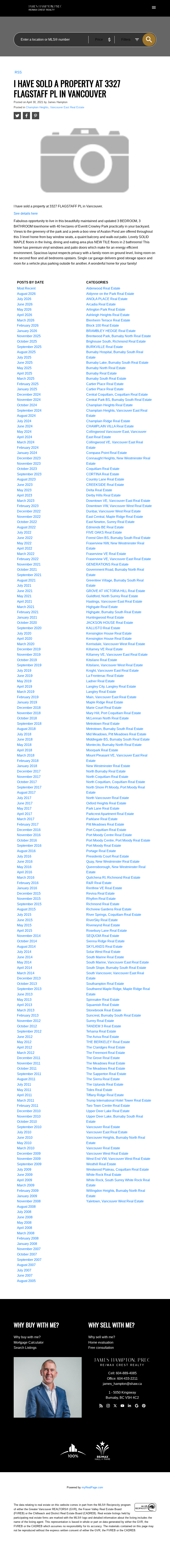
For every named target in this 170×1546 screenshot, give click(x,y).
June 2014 (25, 957)
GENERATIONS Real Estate (107, 564)
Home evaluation (100, 1342)
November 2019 (29, 654)
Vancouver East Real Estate (107, 1132)
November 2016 (29, 835)
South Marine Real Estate (105, 957)
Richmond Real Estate (102, 904)
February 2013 (28, 1015)
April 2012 (24, 1047)
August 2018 (26, 729)
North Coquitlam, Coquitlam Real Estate (115, 782)
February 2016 (28, 883)
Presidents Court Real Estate (107, 856)
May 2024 (24, 431)
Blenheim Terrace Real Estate (108, 320)
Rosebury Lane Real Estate (106, 930)
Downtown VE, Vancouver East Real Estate (118, 500)
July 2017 (24, 798)
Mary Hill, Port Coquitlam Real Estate (113, 713)
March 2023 (25, 500)
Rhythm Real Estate (101, 898)
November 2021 (29, 564)
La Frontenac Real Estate (105, 676)
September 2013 (29, 989)
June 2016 (25, 861)
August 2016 (26, 851)
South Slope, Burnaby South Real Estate (116, 967)
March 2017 (25, 819)
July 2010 (24, 1132)
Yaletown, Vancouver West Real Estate (115, 1201)
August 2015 (26, 909)
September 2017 (29, 787)
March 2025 (25, 378)
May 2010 (24, 1143)
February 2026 (28, 325)
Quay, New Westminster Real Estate (113, 861)
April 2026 (24, 315)
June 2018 (25, 739)
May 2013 (24, 999)
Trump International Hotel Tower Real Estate (118, 1100)
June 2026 (25, 304)
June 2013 (25, 994)
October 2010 (27, 1121)
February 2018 (28, 761)
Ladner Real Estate (100, 681)
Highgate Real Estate (102, 607)
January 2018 (27, 766)
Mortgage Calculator (29, 1342)
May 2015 (24, 925)
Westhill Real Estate (101, 1164)
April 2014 (24, 967)
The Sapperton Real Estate (106, 1074)
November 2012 (29, 1021)
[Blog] (101, 1406)
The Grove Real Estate (103, 1058)
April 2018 (24, 750)
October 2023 (27, 469)
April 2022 (24, 548)
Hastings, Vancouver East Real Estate (114, 601)
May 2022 (24, 543)
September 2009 (29, 1164)
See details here (26, 213)
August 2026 (26, 294)
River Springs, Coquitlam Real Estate (113, 914)
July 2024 (24, 421)
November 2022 (29, 516)
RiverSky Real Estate (102, 920)
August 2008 (26, 1206)
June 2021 (25, 591)
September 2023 (29, 474)
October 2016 (27, 840)
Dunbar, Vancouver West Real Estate (113, 511)
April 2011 (24, 1095)
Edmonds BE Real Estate (105, 527)
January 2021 (27, 617)
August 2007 (26, 1265)
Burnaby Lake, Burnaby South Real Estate (117, 362)
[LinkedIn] (129, 1406)
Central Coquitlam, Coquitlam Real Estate (117, 394)
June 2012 (25, 1037)
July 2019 (24, 670)
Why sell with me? (101, 1337)
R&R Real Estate (99, 883)
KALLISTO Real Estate (103, 628)
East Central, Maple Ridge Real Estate (114, 516)
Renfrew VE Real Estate (104, 888)
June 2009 (25, 1174)
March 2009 (25, 1185)
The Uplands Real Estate (104, 1084)
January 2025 (27, 389)
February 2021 (28, 612)
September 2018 (29, 723)
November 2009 (29, 1158)
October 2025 (27, 341)
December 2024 (29, 394)
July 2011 (24, 1084)
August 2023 (26, 479)
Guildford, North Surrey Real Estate (112, 596)
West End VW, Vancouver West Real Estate (118, 1158)
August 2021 (26, 580)
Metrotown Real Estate (103, 723)
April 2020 (24, 638)
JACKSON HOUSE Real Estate (109, 622)
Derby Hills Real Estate (103, 495)
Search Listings (25, 1347)
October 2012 (27, 1026)
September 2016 (29, 845)
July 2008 (24, 1212)
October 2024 (27, 405)
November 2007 (29, 1249)
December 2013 (29, 978)
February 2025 (28, 384)
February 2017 (28, 824)
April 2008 (24, 1228)
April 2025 (24, 373)
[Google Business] (137, 1406)
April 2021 (24, 601)
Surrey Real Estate (100, 1021)
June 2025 (25, 362)
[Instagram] (108, 1406)
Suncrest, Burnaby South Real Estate (113, 1015)
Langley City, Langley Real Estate (111, 686)
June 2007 (25, 1275)
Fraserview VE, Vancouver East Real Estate (118, 559)
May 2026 (24, 309)
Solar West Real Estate (103, 952)
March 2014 (25, 973)
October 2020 (27, 622)
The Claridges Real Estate (105, 1047)
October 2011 (27, 1068)
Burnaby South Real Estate (106, 378)
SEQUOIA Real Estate (102, 936)
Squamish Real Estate (102, 1005)
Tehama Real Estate (101, 1031)
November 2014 (29, 936)
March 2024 (25, 442)
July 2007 (24, 1270)
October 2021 (27, 569)
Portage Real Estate (101, 851)
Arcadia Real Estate (101, 304)
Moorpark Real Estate (102, 750)
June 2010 (25, 1137)
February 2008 (28, 1238)
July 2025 (24, 357)
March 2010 (25, 1148)
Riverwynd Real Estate (103, 925)
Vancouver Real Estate (103, 1127)
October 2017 (27, 782)
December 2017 (29, 771)
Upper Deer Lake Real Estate (108, 1111)
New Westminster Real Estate (108, 766)
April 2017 (24, 814)
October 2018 (27, 718)
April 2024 (24, 437)
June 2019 (25, 676)
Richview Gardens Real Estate (108, 909)
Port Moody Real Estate (103, 845)
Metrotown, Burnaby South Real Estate (114, 729)
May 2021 (24, 596)
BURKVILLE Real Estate (104, 347)
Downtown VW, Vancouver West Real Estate (119, 506)
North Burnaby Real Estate (106, 771)
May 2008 (24, 1222)
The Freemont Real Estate (105, 1053)
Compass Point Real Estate (106, 453)
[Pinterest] (144, 1406)
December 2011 (28, 1058)
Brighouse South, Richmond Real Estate (116, 341)
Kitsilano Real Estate (101, 660)
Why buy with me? (27, 1337)
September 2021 (29, 575)
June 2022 (25, 538)
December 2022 (29, 511)
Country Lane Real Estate (105, 479)
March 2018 (25, 755)
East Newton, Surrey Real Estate (110, 522)
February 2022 (28, 559)
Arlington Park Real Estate (105, 309)
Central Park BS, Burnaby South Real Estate (119, 399)
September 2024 (29, 410)
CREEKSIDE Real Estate (105, 485)
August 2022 (26, 527)
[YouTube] (122, 1406)
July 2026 (24, 299)
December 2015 (29, 893)
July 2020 (24, 633)
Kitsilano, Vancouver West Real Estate (114, 665)
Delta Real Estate (99, 490)
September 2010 (29, 1127)
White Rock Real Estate (103, 1174)
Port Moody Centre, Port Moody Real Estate (118, 840)
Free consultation (101, 1347)
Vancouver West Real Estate (107, 1153)
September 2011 (29, 1074)
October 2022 (27, 522)
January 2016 (27, 888)
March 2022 (25, 554)
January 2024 (27, 453)
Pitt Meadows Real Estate (105, 824)
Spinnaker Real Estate (102, 999)
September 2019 (29, 665)
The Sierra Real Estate (103, 1079)
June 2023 (25, 485)
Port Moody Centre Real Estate (109, 835)
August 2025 (26, 352)
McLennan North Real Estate (107, 718)
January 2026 (27, 331)
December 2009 (29, 1153)
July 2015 (24, 914)
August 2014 (26, 946)
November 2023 (29, 463)
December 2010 (29, 1111)
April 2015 (24, 930)
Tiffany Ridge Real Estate (105, 1095)
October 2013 (27, 983)
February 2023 (28, 506)
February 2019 (28, 697)
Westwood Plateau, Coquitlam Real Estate (117, 1169)
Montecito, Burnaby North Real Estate (114, 745)
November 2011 (28, 1063)
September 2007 (29, 1259)
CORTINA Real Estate (102, 474)
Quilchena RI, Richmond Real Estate (113, 877)
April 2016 (24, 872)
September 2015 (29, 904)
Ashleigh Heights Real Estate (108, 315)
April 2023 (24, 495)
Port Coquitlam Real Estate (106, 830)
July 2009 (24, 1169)
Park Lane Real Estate (102, 808)
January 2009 (27, 1196)
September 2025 (29, 347)
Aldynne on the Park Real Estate (110, 294)
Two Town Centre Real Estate (108, 1105)
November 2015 (29, 898)
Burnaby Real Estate (101, 373)
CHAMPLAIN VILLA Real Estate (110, 426)
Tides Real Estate (99, 1090)
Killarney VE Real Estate (104, 649)
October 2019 (27, 660)
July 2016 (24, 856)
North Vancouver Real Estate (107, 798)
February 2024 (28, 447)
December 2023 (29, 458)
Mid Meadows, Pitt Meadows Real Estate (116, 734)
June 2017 (25, 803)
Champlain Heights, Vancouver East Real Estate (55, 107)
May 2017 (24, 808)
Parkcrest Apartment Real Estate (110, 814)
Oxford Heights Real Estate (106, 803)
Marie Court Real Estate (103, 707)
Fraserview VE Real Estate (106, 554)
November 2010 (29, 1116)
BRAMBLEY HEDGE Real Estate (111, 331)
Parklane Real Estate (102, 819)
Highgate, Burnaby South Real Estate (113, 612)
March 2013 (25, 1010)
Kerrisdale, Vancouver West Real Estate (115, 644)
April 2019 (24, 686)
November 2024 (29, 399)
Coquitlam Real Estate (102, 469)
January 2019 (27, 702)
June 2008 (25, 1217)
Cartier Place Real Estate (105, 384)
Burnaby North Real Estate (106, 368)
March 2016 (25, 877)
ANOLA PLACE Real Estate (107, 299)
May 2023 (24, 490)
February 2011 (27, 1105)
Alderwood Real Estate (103, 288)
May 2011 (24, 1090)
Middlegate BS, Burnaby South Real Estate (118, 739)
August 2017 (26, 792)
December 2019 (29, 649)
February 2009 (28, 1190)
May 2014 (24, 962)
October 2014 (27, 941)
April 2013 (24, 1005)
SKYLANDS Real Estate (104, 946)
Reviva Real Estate (100, 893)
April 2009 (24, 1180)
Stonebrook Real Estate (103, 1010)
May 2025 (24, 368)
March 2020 (25, 644)
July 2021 (24, 585)
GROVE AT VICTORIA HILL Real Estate (115, 591)
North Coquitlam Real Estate (107, 776)
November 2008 (29, 1201)
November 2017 (29, 776)
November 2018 (29, 713)
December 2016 (29, 830)
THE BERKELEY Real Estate (108, 1042)
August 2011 (26, 1079)
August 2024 (26, 415)
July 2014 (24, 952)
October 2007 (27, 1254)
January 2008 (27, 1244)
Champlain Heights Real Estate (109, 405)
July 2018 (24, 734)
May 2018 (24, 745)
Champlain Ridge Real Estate (108, 421)
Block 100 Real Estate (102, 325)
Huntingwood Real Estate (105, 617)
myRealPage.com (92, 1487)
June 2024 (25, 426)
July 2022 (24, 532)
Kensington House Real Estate (109, 633)
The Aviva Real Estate (102, 1037)
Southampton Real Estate (105, 983)
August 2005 (26, 1281)
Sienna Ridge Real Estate (105, 941)
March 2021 (25, 607)
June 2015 (25, 920)
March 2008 (25, 1233)
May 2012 (24, 1042)
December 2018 (29, 707)
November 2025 (29, 336)
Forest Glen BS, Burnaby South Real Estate (118, 538)
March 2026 (25, 320)
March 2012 (25, 1053)
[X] (115, 1406)
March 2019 (25, 691)
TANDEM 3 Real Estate (103, 1026)
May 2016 (24, 867)
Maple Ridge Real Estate (104, 702)
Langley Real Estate (101, 691)
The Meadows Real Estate (105, 1063)
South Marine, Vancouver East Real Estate (117, 962)
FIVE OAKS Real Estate (104, 532)
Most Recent (26, 288)
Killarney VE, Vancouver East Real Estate (117, 654)
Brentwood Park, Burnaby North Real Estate (118, 336)
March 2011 (25, 1100)
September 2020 (29, 628)
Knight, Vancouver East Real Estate (112, 670)
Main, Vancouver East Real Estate (111, 697)
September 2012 (29, 1031)
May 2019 (24, 681)
